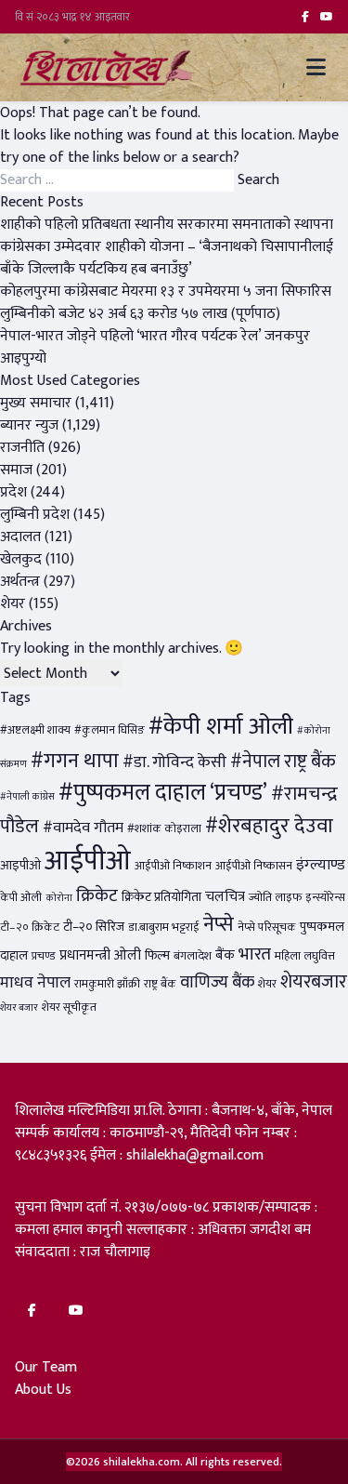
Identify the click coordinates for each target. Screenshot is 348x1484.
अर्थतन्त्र (20, 581)
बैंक (225, 955)
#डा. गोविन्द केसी (174, 762)
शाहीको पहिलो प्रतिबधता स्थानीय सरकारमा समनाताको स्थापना (166, 224)
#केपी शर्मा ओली (220, 727)
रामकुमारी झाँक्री (107, 984)
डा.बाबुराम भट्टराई (164, 927)
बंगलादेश (193, 956)
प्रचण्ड (44, 956)
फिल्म (157, 956)
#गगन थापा (75, 761)
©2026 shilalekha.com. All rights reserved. (174, 1461)
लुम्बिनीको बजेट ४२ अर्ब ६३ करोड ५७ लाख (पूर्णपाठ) (140, 313)
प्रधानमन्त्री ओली (100, 955)
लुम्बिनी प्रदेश (35, 514)
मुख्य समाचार (35, 403)
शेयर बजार (19, 1008)
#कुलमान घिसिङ (109, 730)
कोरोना (58, 898)
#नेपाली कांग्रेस (27, 796)
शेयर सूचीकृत (69, 1007)
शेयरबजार (313, 982)
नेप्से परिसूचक (267, 927)
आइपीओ (20, 866)
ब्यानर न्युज (29, 425)
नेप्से (218, 925)
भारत (254, 954)
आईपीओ (88, 861)
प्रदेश (13, 492)
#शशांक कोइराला (164, 829)
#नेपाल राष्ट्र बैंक (283, 761)
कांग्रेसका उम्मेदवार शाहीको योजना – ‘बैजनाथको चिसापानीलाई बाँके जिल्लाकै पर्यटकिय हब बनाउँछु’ (166, 258)
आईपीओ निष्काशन (173, 866)
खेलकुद (21, 559)
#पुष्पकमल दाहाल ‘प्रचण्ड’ (162, 793)
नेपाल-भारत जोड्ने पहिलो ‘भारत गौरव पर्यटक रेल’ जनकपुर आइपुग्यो (155, 347)
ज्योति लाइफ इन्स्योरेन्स (297, 898)
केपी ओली (21, 898)
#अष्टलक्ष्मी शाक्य (35, 730)
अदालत (20, 537)
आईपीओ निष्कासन (253, 866)
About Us (43, 1389)
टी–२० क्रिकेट (29, 927)
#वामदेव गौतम (83, 828)
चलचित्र (225, 896)
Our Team (46, 1367)
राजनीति (22, 447)
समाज (16, 470)
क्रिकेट (97, 895)
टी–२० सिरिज (93, 927)
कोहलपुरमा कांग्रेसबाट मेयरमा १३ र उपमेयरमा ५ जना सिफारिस (165, 291)
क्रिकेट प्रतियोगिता (161, 897)
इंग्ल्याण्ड (320, 865)
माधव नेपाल (35, 982)
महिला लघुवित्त (305, 956)
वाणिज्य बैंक (217, 982)
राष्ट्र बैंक (160, 984)
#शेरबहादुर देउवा (269, 826)
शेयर (12, 603)
